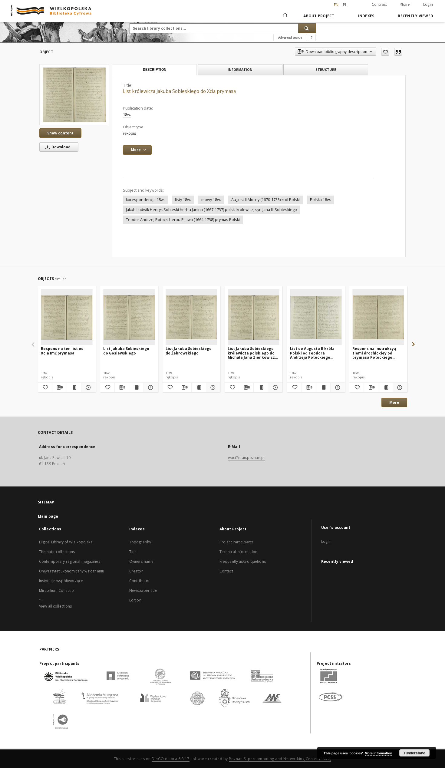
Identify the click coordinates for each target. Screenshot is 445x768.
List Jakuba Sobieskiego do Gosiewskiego (126, 350)
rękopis (129, 133)
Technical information (238, 551)
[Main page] (285, 15)
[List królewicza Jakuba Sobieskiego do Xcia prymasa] (74, 95)
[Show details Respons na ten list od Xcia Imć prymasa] (88, 387)
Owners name (141, 561)
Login (428, 4)
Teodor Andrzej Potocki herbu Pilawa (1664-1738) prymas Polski (183, 219)
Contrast (379, 4)
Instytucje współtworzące (61, 580)
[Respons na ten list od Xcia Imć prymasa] (66, 317)
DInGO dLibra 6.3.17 (171, 758)
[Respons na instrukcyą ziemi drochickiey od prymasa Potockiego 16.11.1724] (378, 317)
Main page (48, 516)
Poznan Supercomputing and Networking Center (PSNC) (280, 758)
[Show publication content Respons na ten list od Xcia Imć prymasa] (74, 387)
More (394, 402)
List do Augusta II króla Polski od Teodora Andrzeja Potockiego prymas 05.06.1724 (312, 353)
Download (61, 147)
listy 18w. (183, 199)
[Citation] (398, 52)
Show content (60, 133)
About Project (318, 15)
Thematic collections (57, 551)
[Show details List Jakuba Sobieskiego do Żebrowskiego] (212, 387)
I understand (414, 753)
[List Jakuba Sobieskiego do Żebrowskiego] (191, 317)
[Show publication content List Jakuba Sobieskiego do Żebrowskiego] (199, 387)
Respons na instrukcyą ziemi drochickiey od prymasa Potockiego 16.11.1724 (374, 353)
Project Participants (236, 542)
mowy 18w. (211, 199)
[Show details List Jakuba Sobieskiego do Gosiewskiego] (150, 387)
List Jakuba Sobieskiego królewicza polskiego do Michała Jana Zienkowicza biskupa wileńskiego (252, 353)
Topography (140, 542)
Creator (136, 571)
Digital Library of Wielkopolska (66, 542)
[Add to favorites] (385, 52)
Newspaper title (143, 590)
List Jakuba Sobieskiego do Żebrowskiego (189, 350)
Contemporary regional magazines (69, 561)
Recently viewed (415, 15)
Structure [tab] (325, 69)
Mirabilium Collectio (56, 590)
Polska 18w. (320, 199)
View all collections (55, 606)
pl (345, 5)
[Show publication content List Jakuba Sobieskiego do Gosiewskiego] (136, 387)
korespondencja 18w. (145, 199)
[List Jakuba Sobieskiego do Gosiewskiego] (129, 317)
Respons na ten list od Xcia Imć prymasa (62, 350)
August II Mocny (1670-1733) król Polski (265, 199)
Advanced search (290, 37)
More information (378, 753)
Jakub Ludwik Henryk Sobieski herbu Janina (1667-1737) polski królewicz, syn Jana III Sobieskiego (211, 209)
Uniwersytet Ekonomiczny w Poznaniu (71, 571)
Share (405, 4)
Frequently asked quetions (242, 561)
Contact (226, 571)
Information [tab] (240, 69)
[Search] (307, 28)
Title (133, 551)
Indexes (366, 15)
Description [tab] (154, 70)
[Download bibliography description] (59, 387)
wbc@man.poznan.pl (246, 457)
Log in (326, 541)
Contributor (139, 580)
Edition (135, 600)
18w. (127, 114)
